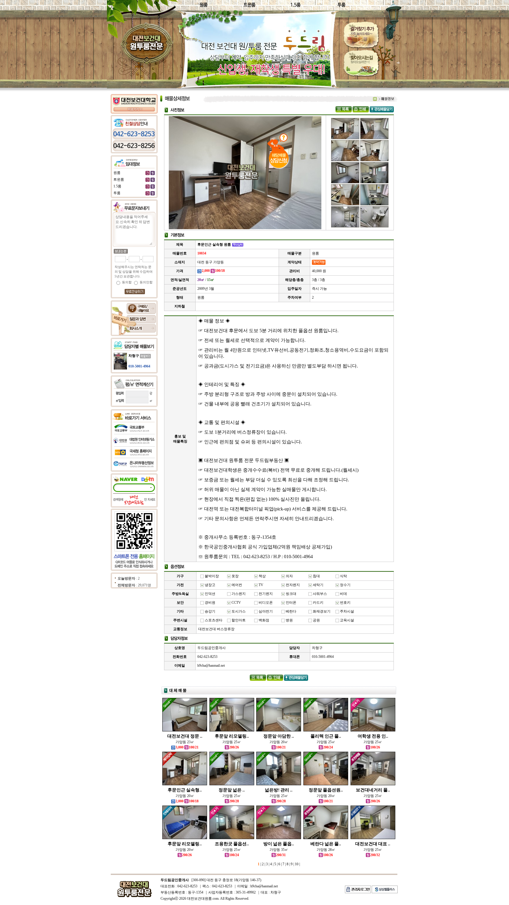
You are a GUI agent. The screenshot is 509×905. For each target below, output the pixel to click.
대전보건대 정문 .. (184, 736)
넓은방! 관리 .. (278, 790)
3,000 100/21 (187, 747)
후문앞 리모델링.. (232, 736)
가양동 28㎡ (326, 850)
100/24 (234, 855)
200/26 (234, 747)
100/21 (281, 747)
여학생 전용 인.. (373, 736)
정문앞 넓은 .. (232, 790)
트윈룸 (118, 179)
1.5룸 (117, 186)
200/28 (234, 801)
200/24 (328, 747)
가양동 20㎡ (279, 742)
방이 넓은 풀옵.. (278, 843)
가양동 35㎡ (279, 850)
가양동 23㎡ (185, 742)
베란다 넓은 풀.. (325, 843)
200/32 (375, 855)
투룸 (116, 193)
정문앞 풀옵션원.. (326, 790)
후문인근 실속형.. (185, 790)
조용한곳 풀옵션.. (232, 843)
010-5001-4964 (139, 366)
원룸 (116, 173)
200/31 (281, 855)
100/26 (375, 747)
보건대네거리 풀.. (373, 790)
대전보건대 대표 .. (372, 843)
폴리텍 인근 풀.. (325, 736)
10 (296, 864)
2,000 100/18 (187, 801)
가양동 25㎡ (231, 742)
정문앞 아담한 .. (278, 736)
